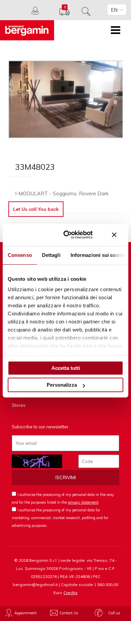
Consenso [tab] (20, 255)
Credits (70, 592)
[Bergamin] (27, 30)
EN (114, 10)
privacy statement (83, 502)
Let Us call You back (36, 209)
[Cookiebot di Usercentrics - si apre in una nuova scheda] (68, 234)
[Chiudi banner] (114, 235)
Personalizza (62, 385)
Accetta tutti (65, 368)
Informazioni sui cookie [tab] (98, 255)
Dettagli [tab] (51, 255)
